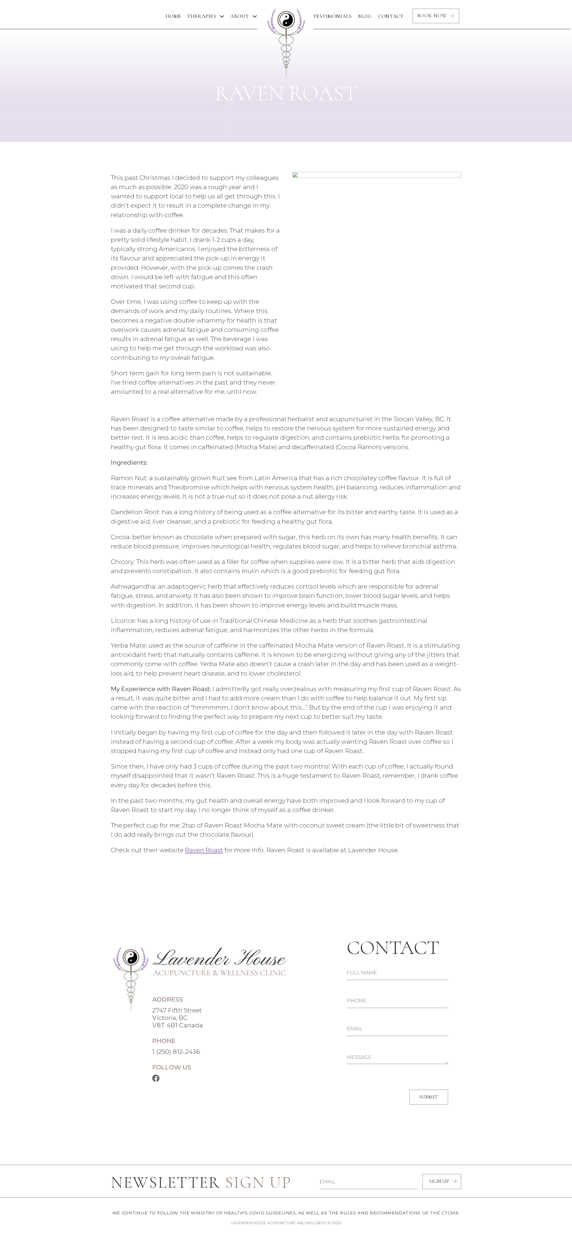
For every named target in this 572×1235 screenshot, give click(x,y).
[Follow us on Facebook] (156, 1078)
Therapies (201, 16)
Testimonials (332, 16)
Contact (391, 16)
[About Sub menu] (254, 16)
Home (173, 16)
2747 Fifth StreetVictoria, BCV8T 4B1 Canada (177, 1018)
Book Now (432, 16)
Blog (365, 16)
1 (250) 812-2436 (176, 1051)
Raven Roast (204, 850)
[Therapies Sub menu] (222, 16)
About (239, 16)
